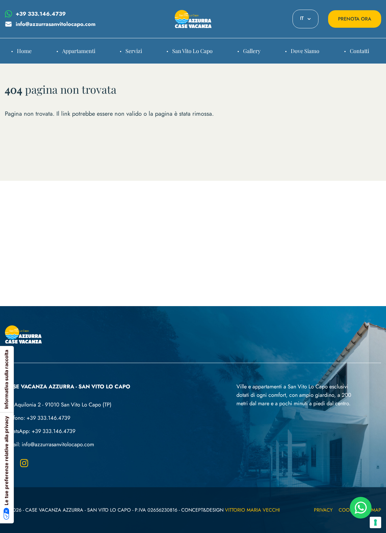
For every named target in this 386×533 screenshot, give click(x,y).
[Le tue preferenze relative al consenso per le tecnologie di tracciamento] (375, 522)
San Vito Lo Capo (192, 51)
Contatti (359, 51)
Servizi (133, 51)
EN (305, 62)
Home (24, 51)
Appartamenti (78, 51)
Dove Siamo (305, 51)
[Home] (193, 19)
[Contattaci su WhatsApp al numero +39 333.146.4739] (361, 508)
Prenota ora (354, 18)
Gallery (252, 51)
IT (302, 18)
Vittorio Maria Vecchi (252, 509)
